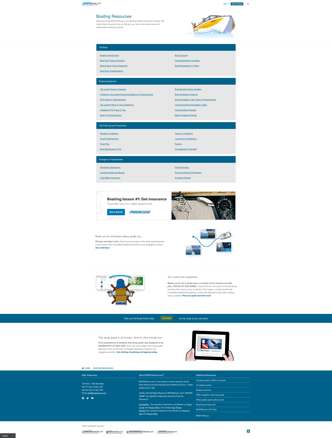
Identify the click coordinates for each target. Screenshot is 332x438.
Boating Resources (103, 368)
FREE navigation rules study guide (210, 394)
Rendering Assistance (110, 167)
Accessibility (144, 404)
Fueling (178, 143)
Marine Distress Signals (186, 115)
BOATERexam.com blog (206, 409)
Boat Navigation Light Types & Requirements (195, 99)
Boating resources (203, 390)
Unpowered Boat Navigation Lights (191, 104)
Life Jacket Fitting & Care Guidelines (117, 104)
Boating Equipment (108, 81)
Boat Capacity (181, 55)
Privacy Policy (154, 407)
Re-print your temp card (206, 404)
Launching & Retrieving (185, 138)
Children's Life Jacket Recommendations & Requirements (126, 94)
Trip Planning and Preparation (113, 125)
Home (87, 368)
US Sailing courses (204, 385)
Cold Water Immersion (110, 177)
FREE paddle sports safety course (210, 399)
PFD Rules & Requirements (113, 99)
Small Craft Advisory (109, 138)
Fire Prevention (182, 167)
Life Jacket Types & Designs (113, 89)
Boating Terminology (109, 55)
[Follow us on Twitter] (88, 398)
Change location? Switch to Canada (210, 380)
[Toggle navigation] (248, 3)
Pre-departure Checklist (186, 149)
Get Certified (237, 3)
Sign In (226, 3)
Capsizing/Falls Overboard (112, 172)
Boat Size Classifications (111, 70)
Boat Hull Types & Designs (112, 60)
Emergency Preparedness (111, 159)
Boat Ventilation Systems (186, 94)
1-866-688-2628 (97, 383)
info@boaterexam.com (97, 393)
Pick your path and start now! (196, 295)
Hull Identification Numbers (187, 60)
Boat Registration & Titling (187, 65)
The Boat (103, 47)
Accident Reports (183, 177)
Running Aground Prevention (188, 172)
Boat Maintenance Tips (110, 149)
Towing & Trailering (184, 133)
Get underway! (102, 247)
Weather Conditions (109, 133)
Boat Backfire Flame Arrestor (188, 89)
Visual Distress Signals (185, 110)
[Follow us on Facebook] (83, 398)
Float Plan (104, 143)
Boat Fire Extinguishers (111, 115)
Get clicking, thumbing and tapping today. (137, 352)
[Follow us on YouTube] (92, 398)
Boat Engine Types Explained (113, 65)
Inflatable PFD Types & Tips (113, 110)
